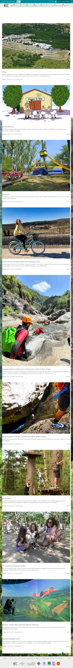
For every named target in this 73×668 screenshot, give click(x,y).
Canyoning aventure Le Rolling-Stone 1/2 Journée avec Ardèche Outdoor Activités (26, 369)
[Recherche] (68, 5)
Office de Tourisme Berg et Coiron (8, 1)
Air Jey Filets (5, 194)
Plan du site (52, 658)
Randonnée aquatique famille (11, 639)
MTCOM (69, 658)
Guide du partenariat (45, 658)
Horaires (11, 658)
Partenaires (24, 658)
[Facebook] (49, 1)
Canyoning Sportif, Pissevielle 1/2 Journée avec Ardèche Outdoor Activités (24, 437)
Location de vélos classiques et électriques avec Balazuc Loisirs (21, 262)
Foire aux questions (58, 658)
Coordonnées (5, 658)
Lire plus (67, 79)
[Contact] (55, 1)
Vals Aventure (6, 498)
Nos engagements (37, 658)
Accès (15, 658)
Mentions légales (30, 658)
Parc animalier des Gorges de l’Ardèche (14, 566)
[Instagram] (52, 1)
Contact (19, 658)
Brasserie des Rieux (8, 127)
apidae (4, 79)
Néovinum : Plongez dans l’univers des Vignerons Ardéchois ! (20, 625)
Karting (4, 72)
